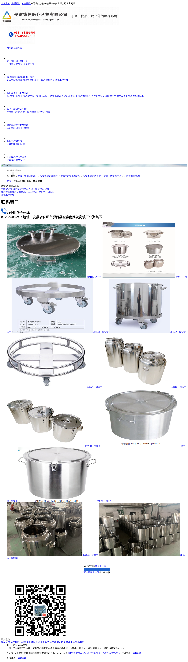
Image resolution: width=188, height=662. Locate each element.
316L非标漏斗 (32, 192)
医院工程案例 (22, 128)
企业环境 (29, 64)
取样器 (22, 192)
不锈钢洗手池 (27, 96)
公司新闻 (11, 144)
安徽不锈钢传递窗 (92, 176)
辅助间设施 (23, 80)
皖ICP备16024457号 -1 (78, 653)
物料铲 (15, 192)
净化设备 (17, 93)
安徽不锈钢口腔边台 (27, 176)
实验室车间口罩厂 (137, 96)
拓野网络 (137, 653)
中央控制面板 (95, 96)
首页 (9, 181)
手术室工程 (12, 112)
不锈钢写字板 (68, 96)
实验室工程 (35, 112)
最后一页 (94, 572)
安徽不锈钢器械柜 (49, 176)
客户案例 (17, 125)
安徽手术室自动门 (132, 176)
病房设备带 (122, 96)
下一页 (87, 572)
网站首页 (14, 48)
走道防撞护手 (109, 96)
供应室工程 (23, 112)
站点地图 (26, 3)
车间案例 (11, 128)
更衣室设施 (12, 80)
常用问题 (20, 144)
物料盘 (4, 192)
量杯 (10, 192)
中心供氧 (45, 112)
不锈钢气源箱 (82, 96)
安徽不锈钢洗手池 (112, 176)
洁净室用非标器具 (21, 77)
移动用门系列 (13, 96)
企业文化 (20, 64)
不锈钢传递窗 (40, 96)
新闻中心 (14, 141)
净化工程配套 (61, 80)
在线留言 (20, 160)
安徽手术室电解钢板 (70, 176)
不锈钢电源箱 (54, 96)
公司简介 (11, 64)
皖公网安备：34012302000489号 (105, 653)
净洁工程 (17, 109)
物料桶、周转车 (46, 192)
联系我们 (15, 3)
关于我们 (17, 61)
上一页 (103, 566)
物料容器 (50, 80)
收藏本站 (5, 3)
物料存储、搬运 (37, 80)
